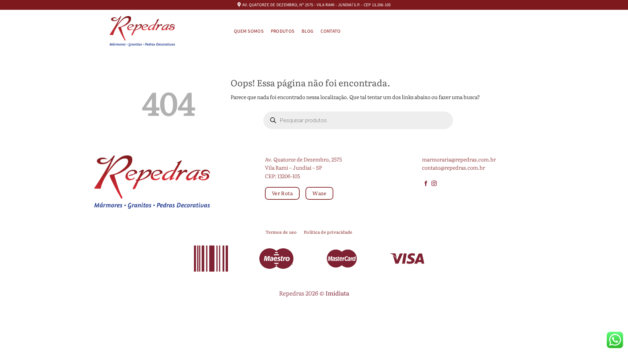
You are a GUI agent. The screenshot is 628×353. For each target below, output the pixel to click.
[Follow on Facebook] (425, 184)
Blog (307, 31)
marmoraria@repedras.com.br (459, 159)
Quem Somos (249, 31)
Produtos (282, 31)
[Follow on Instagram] (434, 184)
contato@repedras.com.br (453, 167)
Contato (330, 31)
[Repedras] (142, 31)
